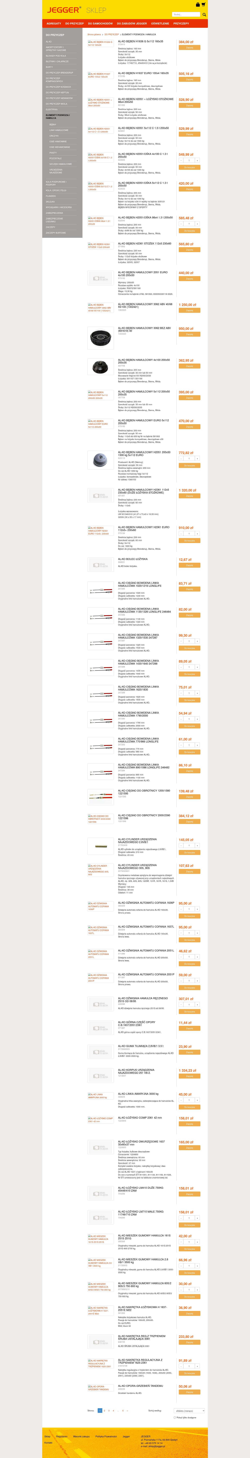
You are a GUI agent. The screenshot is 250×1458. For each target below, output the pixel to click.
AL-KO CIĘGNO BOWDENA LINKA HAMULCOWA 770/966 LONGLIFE (138, 740)
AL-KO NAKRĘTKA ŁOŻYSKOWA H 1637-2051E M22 (142, 1308)
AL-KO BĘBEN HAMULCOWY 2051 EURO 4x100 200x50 (143, 273)
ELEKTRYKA (51, 109)
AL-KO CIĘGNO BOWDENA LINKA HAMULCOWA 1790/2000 (138, 714)
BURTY (49, 67)
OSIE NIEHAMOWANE (59, 147)
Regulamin (61, 1436)
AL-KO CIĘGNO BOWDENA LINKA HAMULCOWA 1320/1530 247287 (138, 636)
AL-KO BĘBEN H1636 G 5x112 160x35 (140, 41)
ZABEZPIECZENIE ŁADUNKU (54, 220)
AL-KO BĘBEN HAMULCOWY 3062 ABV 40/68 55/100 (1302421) (145, 305)
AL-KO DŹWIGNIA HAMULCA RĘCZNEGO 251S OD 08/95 (143, 999)
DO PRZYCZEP (74, 23)
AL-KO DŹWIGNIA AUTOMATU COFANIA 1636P (146, 902)
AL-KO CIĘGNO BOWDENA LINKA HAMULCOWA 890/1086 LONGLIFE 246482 (143, 766)
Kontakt (48, 1442)
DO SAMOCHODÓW (100, 23)
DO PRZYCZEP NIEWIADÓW (59, 98)
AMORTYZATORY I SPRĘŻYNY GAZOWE (56, 49)
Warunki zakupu (81, 1436)
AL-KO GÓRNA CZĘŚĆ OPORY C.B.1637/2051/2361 (136, 1023)
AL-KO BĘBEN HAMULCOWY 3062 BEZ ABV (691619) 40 (144, 329)
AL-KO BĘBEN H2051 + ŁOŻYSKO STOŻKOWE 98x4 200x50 (146, 100)
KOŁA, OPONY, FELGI (56, 190)
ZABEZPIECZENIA (54, 212)
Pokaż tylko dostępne (186, 1417)
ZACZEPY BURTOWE (56, 232)
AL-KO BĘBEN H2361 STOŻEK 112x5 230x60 (144, 243)
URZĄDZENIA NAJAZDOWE (55, 171)
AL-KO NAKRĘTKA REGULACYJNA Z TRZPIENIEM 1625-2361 (140, 1361)
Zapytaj (189, 47)
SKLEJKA (50, 201)
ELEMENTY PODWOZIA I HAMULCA (58, 116)
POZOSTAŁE (55, 158)
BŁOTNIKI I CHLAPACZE (57, 61)
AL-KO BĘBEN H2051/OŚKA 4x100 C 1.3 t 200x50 (143, 155)
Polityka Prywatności (106, 1436)
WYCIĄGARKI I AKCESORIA (59, 207)
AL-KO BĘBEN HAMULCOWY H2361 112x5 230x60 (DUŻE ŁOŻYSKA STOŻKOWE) (143, 491)
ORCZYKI (53, 135)
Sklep (47, 1436)
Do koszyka (189, 167)
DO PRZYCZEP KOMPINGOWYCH (54, 80)
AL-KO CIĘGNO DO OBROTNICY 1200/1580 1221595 (144, 791)
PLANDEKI (51, 196)
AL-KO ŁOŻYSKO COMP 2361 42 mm (140, 1117)
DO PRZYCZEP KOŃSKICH (58, 86)
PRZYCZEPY (181, 23)
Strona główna (94, 34)
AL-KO (49, 41)
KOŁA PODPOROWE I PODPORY (56, 183)
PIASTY (53, 152)
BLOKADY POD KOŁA (56, 55)
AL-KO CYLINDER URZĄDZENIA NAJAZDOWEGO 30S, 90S (137, 866)
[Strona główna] (102, 9)
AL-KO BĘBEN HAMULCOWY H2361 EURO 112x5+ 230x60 (143, 528)
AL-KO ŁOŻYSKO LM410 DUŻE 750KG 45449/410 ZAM (140, 1189)
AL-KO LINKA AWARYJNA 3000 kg (138, 1093)
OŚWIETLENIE (160, 23)
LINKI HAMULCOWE (58, 130)
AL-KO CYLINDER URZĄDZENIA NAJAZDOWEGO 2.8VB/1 (137, 840)
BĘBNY (52, 124)
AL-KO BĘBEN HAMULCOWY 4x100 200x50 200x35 (144, 361)
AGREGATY (54, 23)
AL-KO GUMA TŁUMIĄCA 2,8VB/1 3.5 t (140, 1046)
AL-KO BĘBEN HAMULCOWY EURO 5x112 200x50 (143, 421)
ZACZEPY (50, 227)
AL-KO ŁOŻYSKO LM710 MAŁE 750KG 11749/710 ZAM (140, 1213)
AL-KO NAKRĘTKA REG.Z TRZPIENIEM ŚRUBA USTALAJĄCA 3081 (141, 1337)
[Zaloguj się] (198, 5)
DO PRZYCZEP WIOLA (56, 103)
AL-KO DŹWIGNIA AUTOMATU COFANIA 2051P (146, 974)
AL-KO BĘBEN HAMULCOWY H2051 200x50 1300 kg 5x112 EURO (144, 453)
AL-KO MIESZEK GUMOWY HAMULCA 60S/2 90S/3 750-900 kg (144, 1284)
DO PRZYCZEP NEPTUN (57, 92)
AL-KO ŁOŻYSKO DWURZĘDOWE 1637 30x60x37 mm (141, 1142)
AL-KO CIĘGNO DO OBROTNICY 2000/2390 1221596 (144, 816)
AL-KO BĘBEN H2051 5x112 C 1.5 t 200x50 (143, 128)
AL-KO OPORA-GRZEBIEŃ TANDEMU (140, 1386)
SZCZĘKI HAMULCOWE (60, 164)
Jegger (126, 1436)
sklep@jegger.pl (156, 1446)
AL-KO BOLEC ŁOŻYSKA (133, 559)
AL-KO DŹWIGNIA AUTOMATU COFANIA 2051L (146, 950)
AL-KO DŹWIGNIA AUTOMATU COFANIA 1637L (146, 926)
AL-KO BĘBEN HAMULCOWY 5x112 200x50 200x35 (144, 392)
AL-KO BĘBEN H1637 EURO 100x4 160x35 (143, 73)
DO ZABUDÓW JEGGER (132, 23)
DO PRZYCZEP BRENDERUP (59, 72)
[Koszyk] (204, 5)
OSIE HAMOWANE (58, 141)
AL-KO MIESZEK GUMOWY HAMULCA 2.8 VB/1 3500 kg (143, 1260)
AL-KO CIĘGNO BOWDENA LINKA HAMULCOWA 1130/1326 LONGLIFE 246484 (144, 610)
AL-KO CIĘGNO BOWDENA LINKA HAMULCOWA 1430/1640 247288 (138, 662)
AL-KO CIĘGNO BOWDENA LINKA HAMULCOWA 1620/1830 (138, 688)
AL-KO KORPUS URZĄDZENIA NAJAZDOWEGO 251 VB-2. (136, 1071)
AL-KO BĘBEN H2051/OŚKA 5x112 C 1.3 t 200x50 (143, 184)
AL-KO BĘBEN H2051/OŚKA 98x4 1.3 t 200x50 (145, 217)
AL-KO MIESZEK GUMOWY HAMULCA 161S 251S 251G (144, 1236)
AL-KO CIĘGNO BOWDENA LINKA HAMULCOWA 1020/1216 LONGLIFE (139, 584)
